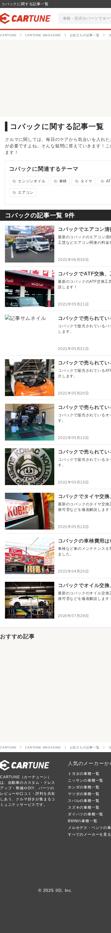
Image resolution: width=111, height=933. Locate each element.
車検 (59, 181)
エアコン (22, 192)
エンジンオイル (28, 181)
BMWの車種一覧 (82, 821)
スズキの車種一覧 (83, 807)
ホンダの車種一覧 (83, 787)
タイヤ (82, 181)
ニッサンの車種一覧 (85, 780)
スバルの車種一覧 (83, 801)
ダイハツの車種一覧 (85, 814)
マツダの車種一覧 (83, 794)
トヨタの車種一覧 (83, 774)
